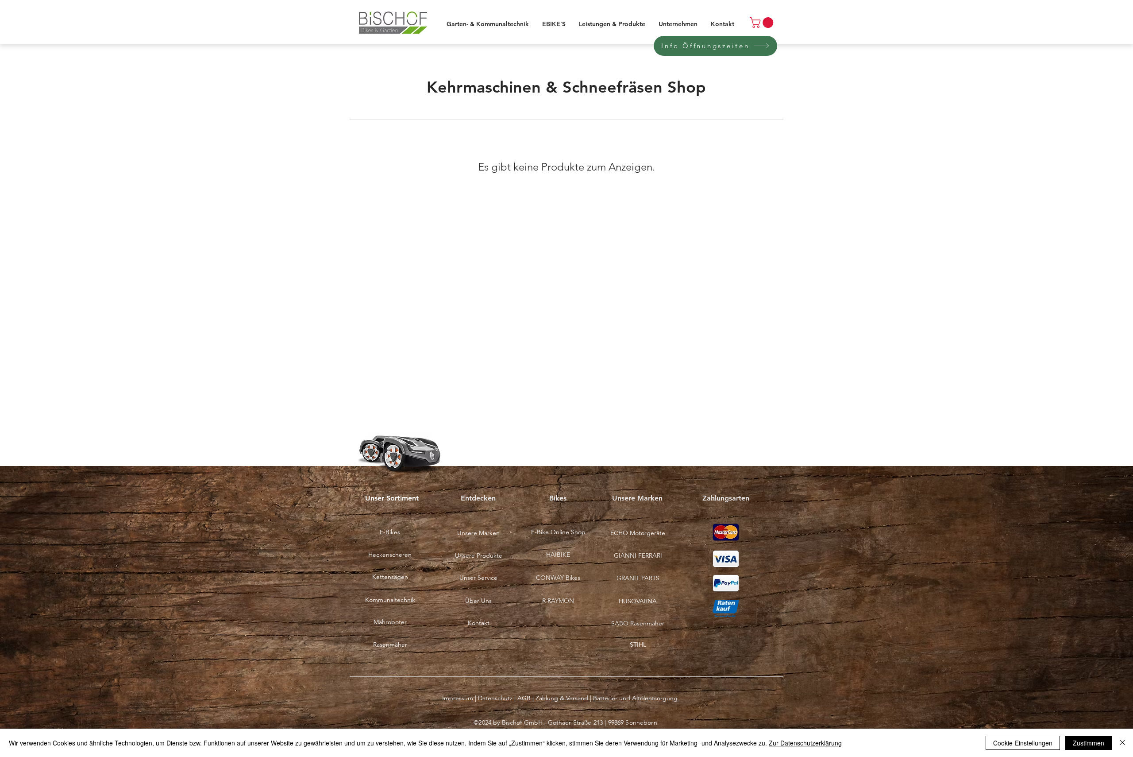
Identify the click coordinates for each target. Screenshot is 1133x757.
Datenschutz (495, 698)
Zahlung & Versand (562, 698)
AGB (524, 698)
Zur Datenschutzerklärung (805, 742)
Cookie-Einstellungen (1022, 742)
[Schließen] (1122, 743)
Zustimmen (1088, 742)
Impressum (457, 698)
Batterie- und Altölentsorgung (636, 698)
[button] (558, 578)
